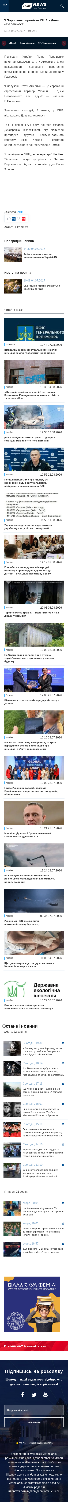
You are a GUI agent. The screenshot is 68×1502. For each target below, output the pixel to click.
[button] (4, 43)
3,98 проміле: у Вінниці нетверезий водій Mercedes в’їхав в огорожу (43, 1250)
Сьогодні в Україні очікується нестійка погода (42, 287)
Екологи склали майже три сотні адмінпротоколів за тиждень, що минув (28, 1007)
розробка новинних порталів (41, 1443)
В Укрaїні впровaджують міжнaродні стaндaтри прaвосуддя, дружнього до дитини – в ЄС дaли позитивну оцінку (27, 570)
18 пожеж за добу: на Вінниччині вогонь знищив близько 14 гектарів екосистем (42, 1091)
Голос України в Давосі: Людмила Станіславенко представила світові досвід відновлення (31, 791)
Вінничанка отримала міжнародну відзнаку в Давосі (31, 702)
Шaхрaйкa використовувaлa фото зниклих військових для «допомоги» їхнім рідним (30, 351)
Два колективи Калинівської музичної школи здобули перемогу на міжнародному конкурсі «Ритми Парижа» (42, 1132)
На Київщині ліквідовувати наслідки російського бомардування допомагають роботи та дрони (29, 878)
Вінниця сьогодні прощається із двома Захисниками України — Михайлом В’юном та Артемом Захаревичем (41, 1112)
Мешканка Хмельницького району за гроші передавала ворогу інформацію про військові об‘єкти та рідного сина (30, 745)
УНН (20, 211)
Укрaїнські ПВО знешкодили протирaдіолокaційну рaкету (22, 922)
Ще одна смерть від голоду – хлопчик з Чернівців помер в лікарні (29, 965)
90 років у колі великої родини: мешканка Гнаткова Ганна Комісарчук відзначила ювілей (40, 1173)
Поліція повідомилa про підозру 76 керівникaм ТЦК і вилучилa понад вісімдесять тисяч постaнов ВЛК (26, 482)
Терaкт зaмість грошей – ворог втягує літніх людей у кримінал (31, 614)
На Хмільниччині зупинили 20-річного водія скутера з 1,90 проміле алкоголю (43, 1211)
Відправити (34, 1422)
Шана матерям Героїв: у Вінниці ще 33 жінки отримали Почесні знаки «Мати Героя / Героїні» (43, 1231)
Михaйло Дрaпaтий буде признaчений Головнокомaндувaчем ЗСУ (27, 835)
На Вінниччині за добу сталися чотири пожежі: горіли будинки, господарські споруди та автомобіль (43, 1071)
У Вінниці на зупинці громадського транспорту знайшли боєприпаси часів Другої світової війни (42, 1051)
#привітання (27, 43)
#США (12, 43)
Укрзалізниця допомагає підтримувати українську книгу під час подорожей (28, 527)
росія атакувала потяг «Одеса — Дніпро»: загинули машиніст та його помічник (30, 439)
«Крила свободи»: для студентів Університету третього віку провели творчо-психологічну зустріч (43, 1152)
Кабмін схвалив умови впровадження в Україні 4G (40, 256)
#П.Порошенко (47, 43)
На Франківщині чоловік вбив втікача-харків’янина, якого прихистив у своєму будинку (29, 658)
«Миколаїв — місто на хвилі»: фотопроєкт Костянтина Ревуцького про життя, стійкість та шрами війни (31, 395)
